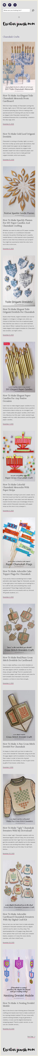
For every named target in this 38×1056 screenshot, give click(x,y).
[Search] (33, 10)
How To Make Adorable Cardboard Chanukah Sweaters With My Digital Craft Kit (18, 917)
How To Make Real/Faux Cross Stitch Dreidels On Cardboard (18, 659)
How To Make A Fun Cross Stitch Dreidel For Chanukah (19, 745)
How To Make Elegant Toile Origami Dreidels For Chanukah (19, 310)
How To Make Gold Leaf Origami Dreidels (19, 135)
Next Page (31, 1036)
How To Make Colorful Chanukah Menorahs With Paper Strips (16, 487)
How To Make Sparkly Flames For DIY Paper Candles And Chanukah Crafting (17, 223)
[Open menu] (19, 17)
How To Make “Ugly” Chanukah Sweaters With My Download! (18, 829)
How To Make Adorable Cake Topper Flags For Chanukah (17, 572)
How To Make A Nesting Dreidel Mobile (18, 1004)
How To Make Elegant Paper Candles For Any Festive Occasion (17, 398)
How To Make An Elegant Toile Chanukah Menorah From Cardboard (18, 98)
